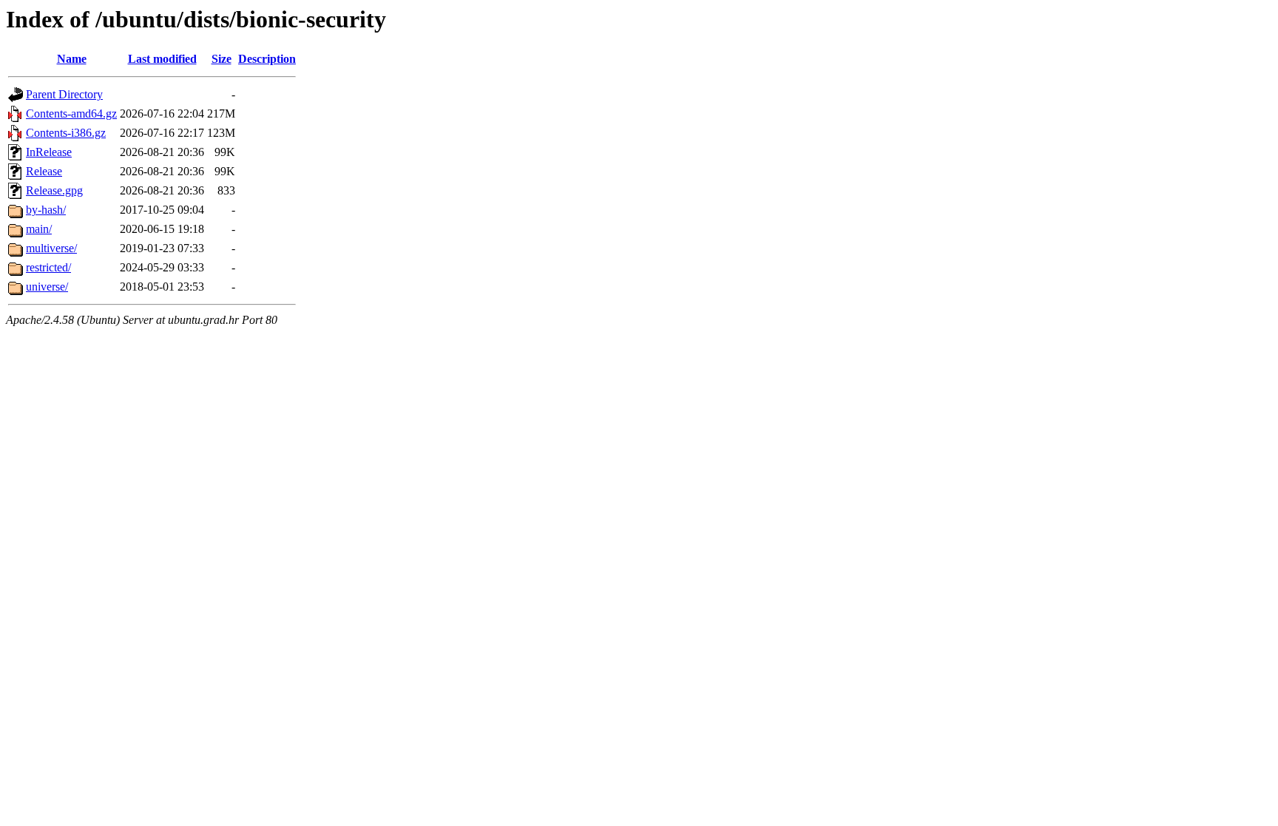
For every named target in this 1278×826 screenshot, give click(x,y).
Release (44, 171)
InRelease (49, 152)
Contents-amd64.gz (71, 113)
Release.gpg (54, 190)
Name (72, 59)
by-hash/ (46, 209)
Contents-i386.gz (66, 132)
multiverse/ (51, 248)
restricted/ (48, 267)
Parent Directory (64, 94)
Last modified (162, 59)
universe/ (47, 286)
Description (267, 59)
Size (221, 59)
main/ (39, 229)
